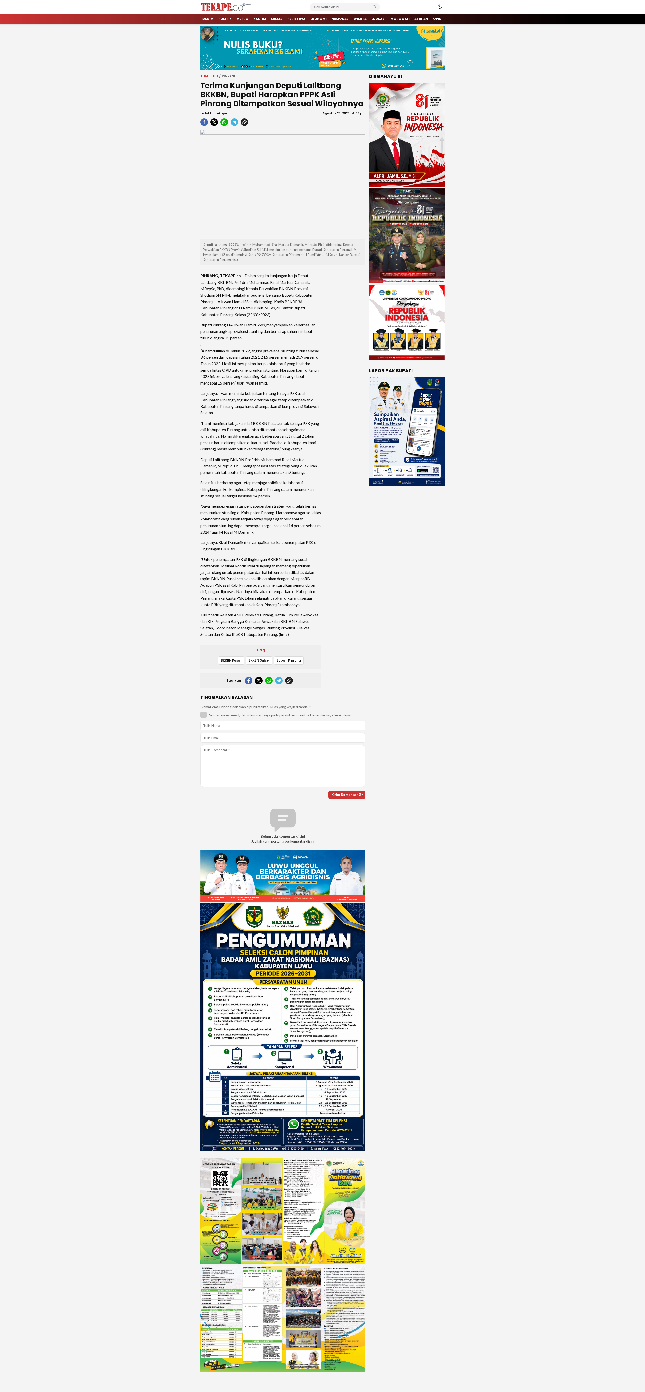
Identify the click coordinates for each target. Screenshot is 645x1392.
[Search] (374, 7)
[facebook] (204, 122)
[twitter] (214, 122)
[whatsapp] (224, 122)
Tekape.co (209, 76)
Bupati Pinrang (289, 660)
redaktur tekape (213, 113)
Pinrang (229, 76)
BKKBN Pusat (231, 660)
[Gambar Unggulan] (282, 184)
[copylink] (244, 122)
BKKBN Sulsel (259, 660)
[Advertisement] (345, 344)
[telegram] (234, 122)
